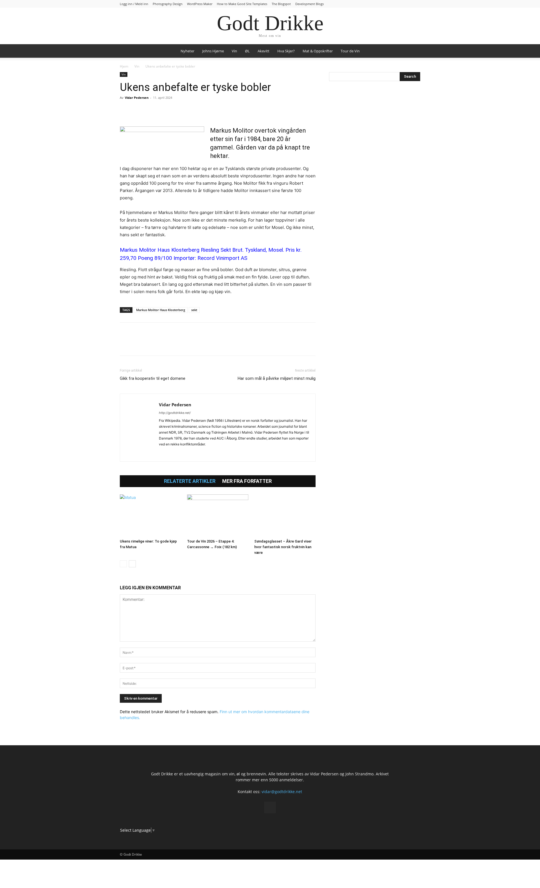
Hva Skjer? (286, 50)
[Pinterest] (151, 110)
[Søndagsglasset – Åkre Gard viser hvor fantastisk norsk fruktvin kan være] (285, 515)
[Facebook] (125, 110)
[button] (413, 51)
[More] (190, 110)
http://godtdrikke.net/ (175, 413)
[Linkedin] (164, 110)
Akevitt (263, 50)
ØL (247, 50)
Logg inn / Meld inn (134, 4)
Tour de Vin (350, 50)
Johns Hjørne (213, 50)
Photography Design (168, 4)
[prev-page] (123, 563)
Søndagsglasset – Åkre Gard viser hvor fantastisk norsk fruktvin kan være (283, 547)
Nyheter (187, 50)
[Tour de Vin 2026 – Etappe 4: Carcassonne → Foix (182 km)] (217, 515)
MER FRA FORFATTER (247, 481)
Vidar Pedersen (136, 97)
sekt (194, 310)
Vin (234, 50)
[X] (138, 110)
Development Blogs (309, 4)
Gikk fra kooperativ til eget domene (152, 378)
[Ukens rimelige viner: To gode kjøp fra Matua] (150, 515)
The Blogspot (281, 4)
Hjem (124, 66)
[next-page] (132, 563)
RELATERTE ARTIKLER (189, 481)
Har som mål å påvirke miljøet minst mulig (277, 378)
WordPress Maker (199, 4)
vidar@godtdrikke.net (282, 791)
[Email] (177, 110)
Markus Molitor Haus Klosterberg (160, 310)
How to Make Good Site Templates (242, 4)
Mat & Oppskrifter (318, 50)
